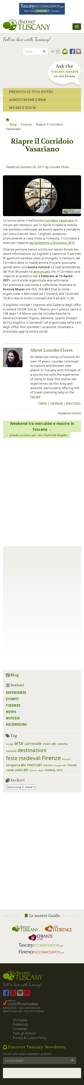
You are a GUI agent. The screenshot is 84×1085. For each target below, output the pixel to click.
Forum (35, 397)
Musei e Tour (22, 108)
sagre (41, 770)
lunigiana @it (16, 765)
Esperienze (16, 692)
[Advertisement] (42, 854)
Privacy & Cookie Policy (29, 1038)
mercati (34, 764)
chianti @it (49, 744)
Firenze (26, 124)
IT (57, 51)
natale (10, 770)
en (53, 51)
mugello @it (60, 765)
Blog (13, 124)
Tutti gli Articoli (24, 1033)
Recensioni (16, 724)
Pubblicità (21, 1024)
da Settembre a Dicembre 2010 (52, 243)
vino (59, 770)
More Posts (73, 403)
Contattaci (20, 1029)
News (11, 712)
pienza (33, 770)
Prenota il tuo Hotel (31, 92)
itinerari (66, 759)
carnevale (33, 743)
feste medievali (23, 758)
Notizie (13, 718)
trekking (50, 770)
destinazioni (32, 750)
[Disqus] (42, 490)
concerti (11, 751)
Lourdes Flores (59, 167)
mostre (48, 765)
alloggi (9, 744)
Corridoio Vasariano (59, 220)
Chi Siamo (20, 1020)
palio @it (22, 770)
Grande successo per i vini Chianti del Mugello (38, 435)
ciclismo (62, 744)
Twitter (42, 403)
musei (72, 765)
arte (18, 743)
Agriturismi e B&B (27, 100)
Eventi (12, 699)
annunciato (41, 271)
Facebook (56, 403)
